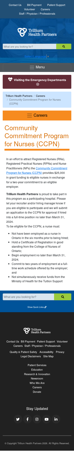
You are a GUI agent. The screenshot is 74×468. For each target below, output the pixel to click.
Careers (45, 9)
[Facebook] (27, 419)
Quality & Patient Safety (23, 352)
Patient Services (37, 365)
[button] (37, 307)
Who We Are (37, 383)
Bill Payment (34, 5)
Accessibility (46, 352)
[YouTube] (46, 419)
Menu (40, 66)
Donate (37, 392)
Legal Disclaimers (31, 356)
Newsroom (37, 378)
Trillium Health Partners (19, 96)
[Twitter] (18, 419)
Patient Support (56, 5)
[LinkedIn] (56, 419)
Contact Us (15, 5)
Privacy (60, 352)
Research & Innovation (37, 374)
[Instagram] (37, 419)
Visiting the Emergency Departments (39, 80)
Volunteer (29, 9)
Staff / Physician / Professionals (37, 13)
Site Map (48, 356)
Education (37, 369)
